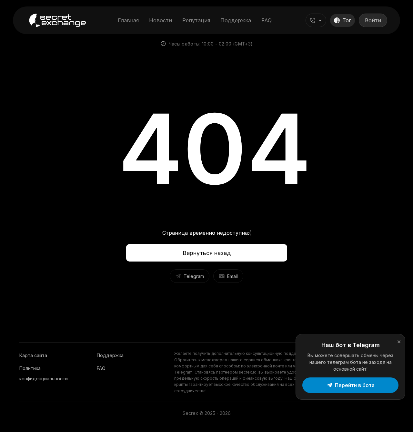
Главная (128, 20)
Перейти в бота (355, 385)
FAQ (266, 20)
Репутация (196, 20)
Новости (160, 20)
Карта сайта (33, 355)
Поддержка (235, 20)
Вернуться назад (207, 253)
